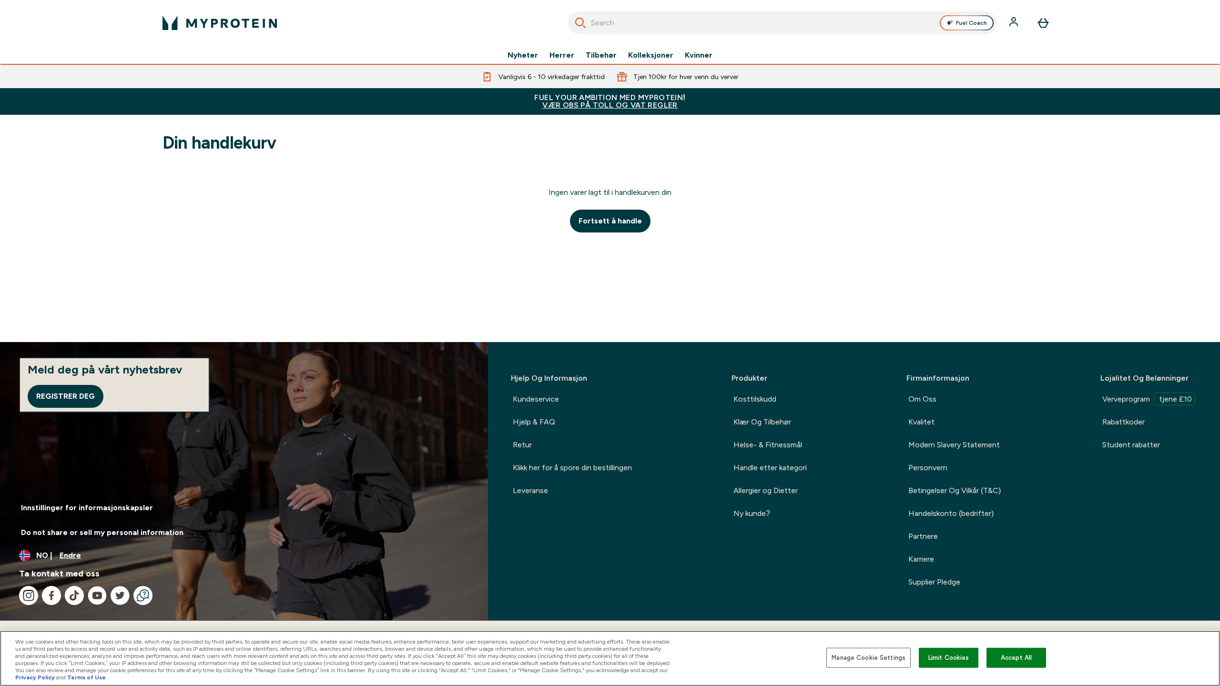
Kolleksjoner (650, 55)
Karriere (921, 559)
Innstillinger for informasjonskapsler (87, 508)
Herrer (561, 55)
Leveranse (530, 490)
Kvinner (698, 55)
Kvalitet (921, 422)
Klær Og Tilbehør (762, 422)
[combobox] (782, 22)
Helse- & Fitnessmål (767, 445)
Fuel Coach (971, 23)
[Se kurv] (1043, 23)
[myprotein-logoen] (220, 23)
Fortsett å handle (610, 221)
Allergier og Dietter (765, 490)
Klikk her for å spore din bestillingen (572, 468)
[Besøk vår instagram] (28, 595)
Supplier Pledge (934, 582)
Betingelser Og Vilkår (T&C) (954, 490)
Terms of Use (86, 677)
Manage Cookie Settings (868, 657)
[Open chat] (142, 595)
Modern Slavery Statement (954, 445)
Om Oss (922, 399)
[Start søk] (580, 22)
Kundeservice (536, 399)
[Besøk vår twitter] (120, 595)
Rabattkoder (1123, 422)
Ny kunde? (751, 513)
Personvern (927, 468)
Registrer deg (65, 396)
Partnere (923, 536)
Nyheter (523, 55)
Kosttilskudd (754, 399)
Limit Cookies (948, 657)
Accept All (1016, 657)
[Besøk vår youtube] (97, 595)
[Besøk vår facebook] (51, 595)
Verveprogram (1147, 399)
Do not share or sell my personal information (102, 532)
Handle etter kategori (770, 468)
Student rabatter (1131, 445)
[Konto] (1014, 23)
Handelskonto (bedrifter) (951, 513)
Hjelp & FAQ (534, 422)
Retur (522, 445)
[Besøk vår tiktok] (74, 595)
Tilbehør (601, 55)
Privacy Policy (35, 677)
